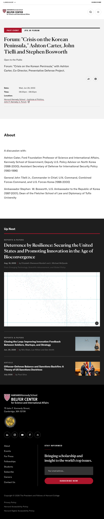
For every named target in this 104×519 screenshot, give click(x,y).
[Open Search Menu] (90, 12)
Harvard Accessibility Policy (16, 506)
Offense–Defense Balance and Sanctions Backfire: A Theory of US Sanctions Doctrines (34, 368)
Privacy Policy (10, 502)
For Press (8, 456)
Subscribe (96, 2)
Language (8, 2)
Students (8, 466)
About (7, 446)
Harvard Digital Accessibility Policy (19, 511)
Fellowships (10, 461)
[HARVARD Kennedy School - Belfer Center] (16, 12)
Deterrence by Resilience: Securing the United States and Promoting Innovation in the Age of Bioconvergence (48, 251)
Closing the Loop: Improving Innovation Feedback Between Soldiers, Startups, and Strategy (32, 343)
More (98, 12)
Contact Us (9, 482)
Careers (8, 477)
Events (7, 451)
